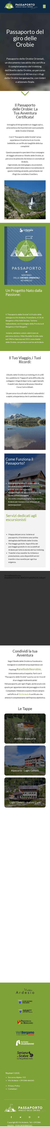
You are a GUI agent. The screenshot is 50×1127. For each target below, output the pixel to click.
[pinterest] (38, 1117)
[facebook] (11, 1117)
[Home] (22, 6)
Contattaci (12, 1089)
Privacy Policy (14, 1086)
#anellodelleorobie (29, 669)
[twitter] (20, 1117)
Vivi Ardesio (36, 486)
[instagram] (29, 1117)
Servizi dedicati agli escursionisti (21, 517)
